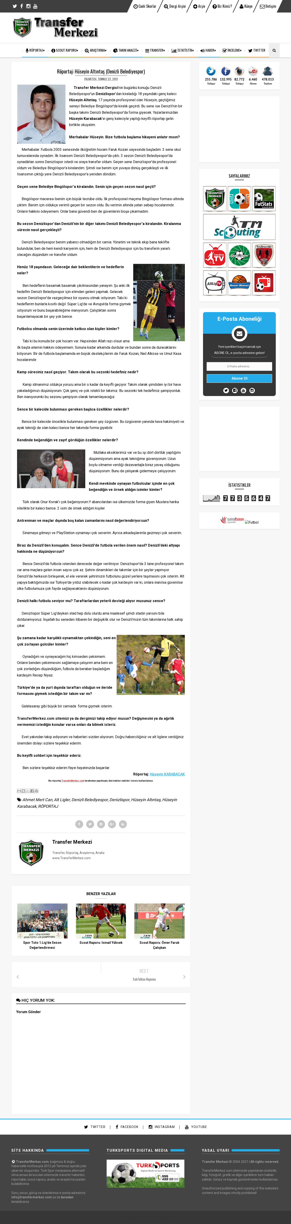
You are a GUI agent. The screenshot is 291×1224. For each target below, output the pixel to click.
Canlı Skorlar (147, 6)
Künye (247, 6)
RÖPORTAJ (36, 50)
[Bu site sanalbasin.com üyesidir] (232, 522)
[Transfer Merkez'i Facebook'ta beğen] (226, 75)
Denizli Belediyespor (89, 799)
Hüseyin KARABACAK (167, 774)
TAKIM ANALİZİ (127, 50)
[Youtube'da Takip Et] (243, 390)
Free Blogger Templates (161, 1217)
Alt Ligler (62, 799)
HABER (209, 50)
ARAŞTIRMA (97, 50)
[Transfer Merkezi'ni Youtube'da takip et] (253, 75)
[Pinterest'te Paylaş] (36, 791)
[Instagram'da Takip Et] (252, 390)
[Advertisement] (197, 27)
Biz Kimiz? (224, 6)
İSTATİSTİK (184, 50)
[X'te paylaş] (27, 791)
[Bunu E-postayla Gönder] (19, 791)
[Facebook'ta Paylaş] (32, 791)
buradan (67, 1197)
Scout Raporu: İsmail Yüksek (101, 942)
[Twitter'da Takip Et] (226, 390)
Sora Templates (138, 1217)
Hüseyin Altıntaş (146, 799)
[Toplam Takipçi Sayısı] (268, 75)
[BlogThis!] (23, 791)
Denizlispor (119, 799)
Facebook (129, 1127)
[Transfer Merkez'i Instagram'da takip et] (239, 75)
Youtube (198, 1127)
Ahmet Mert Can (37, 799)
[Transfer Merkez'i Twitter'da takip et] (211, 75)
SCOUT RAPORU (65, 50)
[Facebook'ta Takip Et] (235, 390)
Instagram (164, 1127)
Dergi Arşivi (177, 6)
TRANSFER (156, 50)
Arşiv (201, 6)
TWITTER (259, 50)
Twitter (97, 1127)
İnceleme (233, 50)
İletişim (270, 6)
